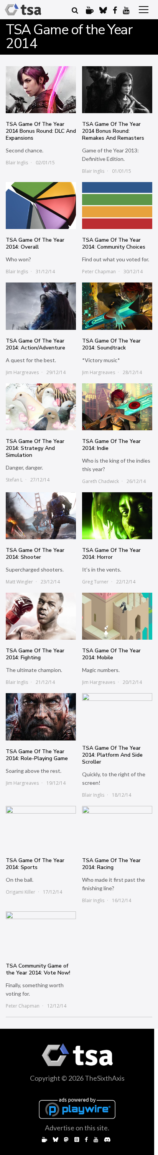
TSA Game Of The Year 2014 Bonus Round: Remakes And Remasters (113, 131)
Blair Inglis (17, 162)
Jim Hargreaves (22, 372)
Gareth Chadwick (100, 481)
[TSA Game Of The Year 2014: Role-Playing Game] (41, 716)
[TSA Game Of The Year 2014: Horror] (117, 515)
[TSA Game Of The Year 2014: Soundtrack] (117, 305)
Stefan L (14, 479)
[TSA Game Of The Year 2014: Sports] (41, 827)
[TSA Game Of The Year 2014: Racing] (117, 827)
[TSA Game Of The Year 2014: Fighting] (41, 616)
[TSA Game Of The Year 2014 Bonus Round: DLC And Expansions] (41, 89)
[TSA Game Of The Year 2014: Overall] (41, 205)
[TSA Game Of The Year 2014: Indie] (117, 406)
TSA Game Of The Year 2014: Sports (35, 864)
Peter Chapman (99, 271)
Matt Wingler (19, 581)
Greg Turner (95, 581)
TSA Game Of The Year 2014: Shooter (35, 554)
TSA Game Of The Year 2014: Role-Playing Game (37, 755)
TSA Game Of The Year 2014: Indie (111, 445)
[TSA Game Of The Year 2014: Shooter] (41, 515)
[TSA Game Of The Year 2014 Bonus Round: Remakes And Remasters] (117, 89)
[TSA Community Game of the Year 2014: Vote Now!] (41, 933)
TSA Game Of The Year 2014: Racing (111, 864)
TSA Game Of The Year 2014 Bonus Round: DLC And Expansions (41, 131)
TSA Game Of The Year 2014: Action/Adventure (35, 344)
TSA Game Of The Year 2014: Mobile (111, 654)
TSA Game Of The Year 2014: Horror (111, 554)
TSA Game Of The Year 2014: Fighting (35, 654)
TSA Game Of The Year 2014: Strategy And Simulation (35, 448)
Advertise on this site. (77, 1127)
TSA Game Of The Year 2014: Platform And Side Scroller (112, 755)
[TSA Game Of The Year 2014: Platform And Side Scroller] (117, 715)
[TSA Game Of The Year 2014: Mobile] (117, 616)
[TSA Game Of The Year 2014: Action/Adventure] (41, 305)
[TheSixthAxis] (23, 9)
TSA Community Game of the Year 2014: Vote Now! (38, 969)
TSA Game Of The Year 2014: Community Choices (113, 243)
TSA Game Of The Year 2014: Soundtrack (111, 344)
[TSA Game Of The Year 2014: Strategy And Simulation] (41, 406)
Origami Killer (20, 892)
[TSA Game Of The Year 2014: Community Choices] (117, 205)
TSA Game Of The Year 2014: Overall (35, 243)
